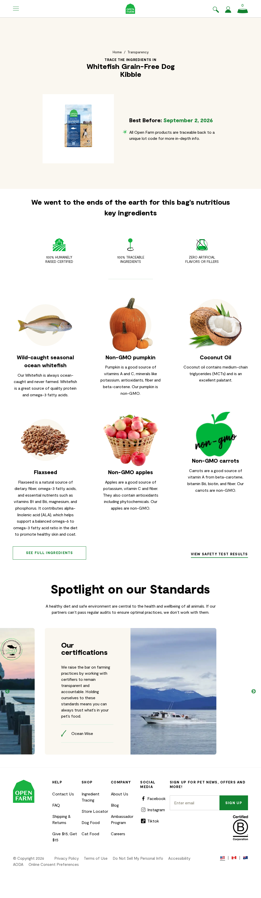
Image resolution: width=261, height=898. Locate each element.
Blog (115, 805)
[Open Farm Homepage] (130, 9)
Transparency (138, 52)
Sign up (233, 803)
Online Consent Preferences (54, 864)
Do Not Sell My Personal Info (138, 858)
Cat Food (90, 833)
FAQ (56, 805)
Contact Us (63, 793)
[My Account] (228, 11)
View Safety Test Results (219, 554)
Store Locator (95, 811)
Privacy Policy (66, 858)
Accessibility (179, 858)
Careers (118, 833)
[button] (16, 9)
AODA (18, 864)
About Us (119, 793)
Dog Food (91, 822)
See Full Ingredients (49, 553)
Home (117, 52)
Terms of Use (96, 858)
